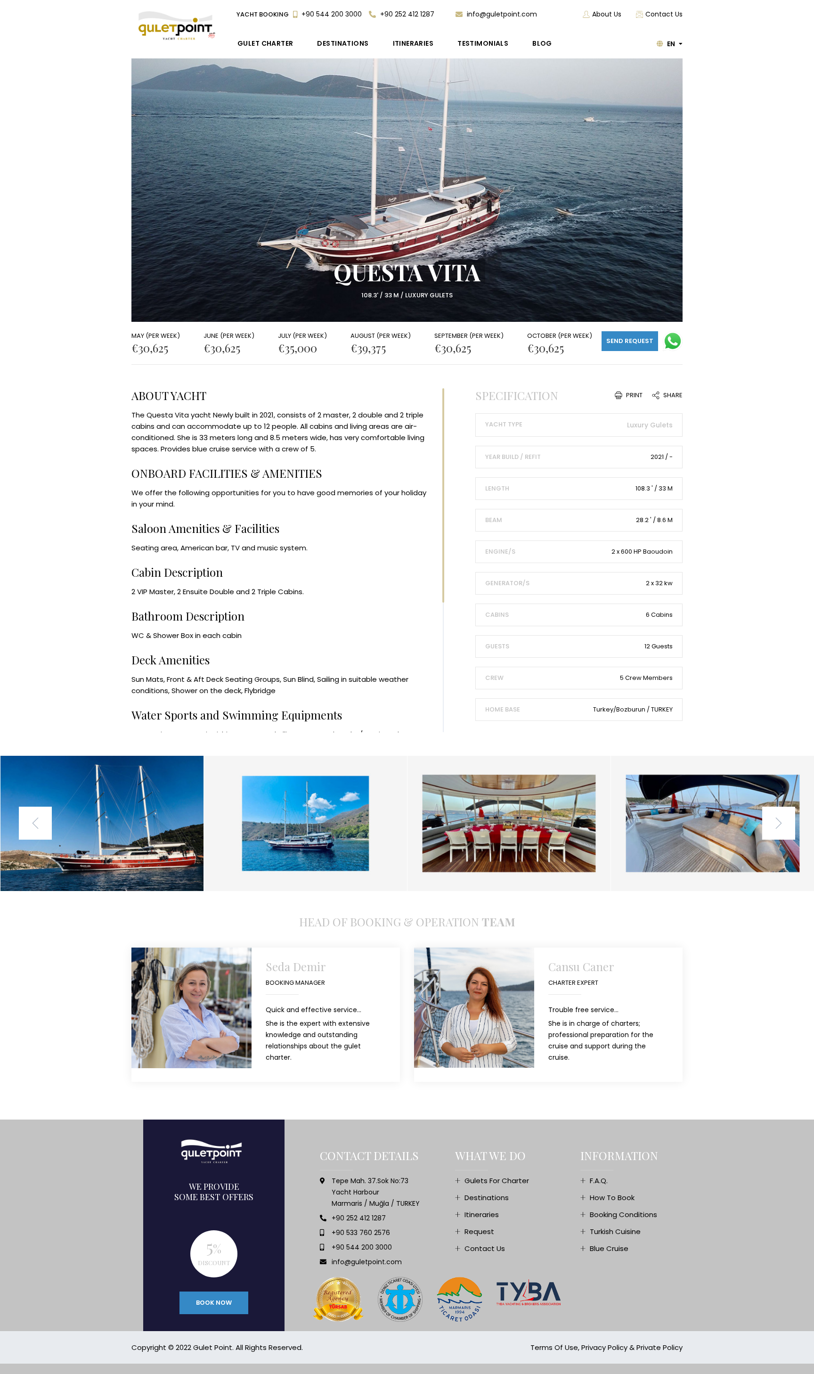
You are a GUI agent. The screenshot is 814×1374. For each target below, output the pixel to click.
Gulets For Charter (496, 1181)
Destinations (486, 1197)
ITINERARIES (413, 43)
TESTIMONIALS (482, 43)
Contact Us (664, 14)
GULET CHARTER (265, 43)
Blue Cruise (609, 1248)
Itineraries (481, 1214)
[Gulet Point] (178, 26)
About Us (606, 14)
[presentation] (35, 823)
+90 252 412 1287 (406, 14)
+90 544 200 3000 (331, 14)
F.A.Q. (599, 1181)
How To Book (612, 1197)
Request (479, 1231)
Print (634, 395)
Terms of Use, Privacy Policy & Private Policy (606, 1347)
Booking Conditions (623, 1214)
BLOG (542, 43)
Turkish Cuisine (615, 1231)
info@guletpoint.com (501, 14)
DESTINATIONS (342, 43)
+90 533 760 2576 (361, 1232)
